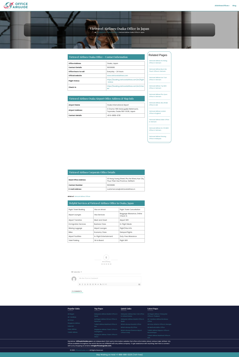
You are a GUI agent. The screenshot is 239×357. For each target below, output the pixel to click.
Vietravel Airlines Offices (82, 196)
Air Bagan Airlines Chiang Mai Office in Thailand (157, 315)
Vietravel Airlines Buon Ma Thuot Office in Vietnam (158, 70)
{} (103, 284)
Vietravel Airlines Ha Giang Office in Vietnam (158, 62)
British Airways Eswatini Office (131, 324)
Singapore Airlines (74, 323)
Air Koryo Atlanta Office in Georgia (159, 324)
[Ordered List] (90, 284)
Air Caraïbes (72, 317)
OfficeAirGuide (101, 32)
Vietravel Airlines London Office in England (157, 112)
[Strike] (87, 284)
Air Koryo (71, 320)
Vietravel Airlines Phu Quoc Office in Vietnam (158, 95)
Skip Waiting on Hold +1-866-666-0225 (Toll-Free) (119, 354)
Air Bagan (71, 314)
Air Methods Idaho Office (156, 327)
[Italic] (82, 284)
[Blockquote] (95, 284)
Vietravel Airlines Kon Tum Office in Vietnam (158, 79)
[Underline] (85, 284)
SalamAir (71, 326)
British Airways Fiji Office (129, 327)
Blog (234, 5)
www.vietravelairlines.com (117, 75)
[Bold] (80, 284)
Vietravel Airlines (112, 32)
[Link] (100, 284)
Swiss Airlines (72, 329)
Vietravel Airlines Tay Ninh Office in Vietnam (158, 87)
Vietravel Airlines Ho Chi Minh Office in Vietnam (159, 129)
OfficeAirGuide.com (82, 350)
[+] (106, 284)
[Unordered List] (93, 284)
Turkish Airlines (72, 332)
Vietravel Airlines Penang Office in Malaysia (157, 137)
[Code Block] (98, 284)
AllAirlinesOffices (222, 5)
